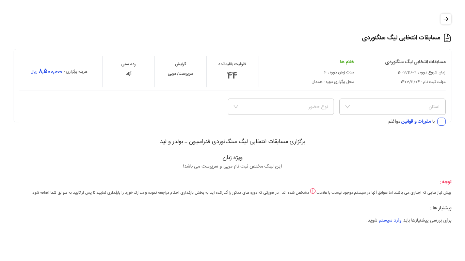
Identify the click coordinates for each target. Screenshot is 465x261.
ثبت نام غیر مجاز (50, 123)
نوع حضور (318, 107)
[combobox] (395, 107)
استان (434, 107)
